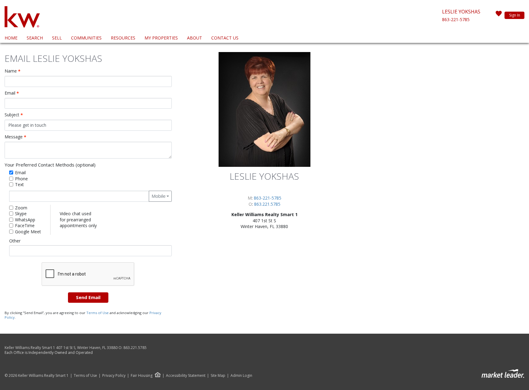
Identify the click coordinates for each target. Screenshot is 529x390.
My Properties (161, 38)
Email (12, 93)
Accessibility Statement (185, 375)
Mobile (159, 196)
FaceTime (25, 225)
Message (15, 137)
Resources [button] (123, 38)
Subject (14, 115)
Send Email (88, 297)
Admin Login (241, 375)
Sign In (514, 15)
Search (35, 38)
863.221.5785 (267, 204)
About (194, 38)
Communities (86, 38)
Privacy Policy (114, 375)
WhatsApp (25, 220)
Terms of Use (97, 312)
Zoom (21, 208)
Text (19, 184)
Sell (57, 38)
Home (11, 38)
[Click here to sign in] (498, 15)
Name (13, 71)
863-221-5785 (456, 19)
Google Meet (28, 231)
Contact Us (224, 38)
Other (15, 241)
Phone (21, 179)
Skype (21, 213)
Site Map (218, 375)
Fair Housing (141, 375)
